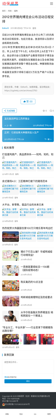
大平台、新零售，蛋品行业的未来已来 (23, 204)
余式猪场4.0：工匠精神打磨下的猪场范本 (24, 181)
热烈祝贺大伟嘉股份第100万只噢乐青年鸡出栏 (27, 228)
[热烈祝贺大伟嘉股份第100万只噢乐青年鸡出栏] (28, 236)
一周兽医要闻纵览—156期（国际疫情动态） (35, 268)
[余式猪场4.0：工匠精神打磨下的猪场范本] (28, 189)
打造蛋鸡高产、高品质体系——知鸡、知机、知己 (27, 156)
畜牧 (34, 28)
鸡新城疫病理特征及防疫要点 (36, 297)
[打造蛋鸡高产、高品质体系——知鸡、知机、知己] (28, 166)
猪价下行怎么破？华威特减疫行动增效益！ (36, 253)
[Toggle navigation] (52, 3)
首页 (4, 11)
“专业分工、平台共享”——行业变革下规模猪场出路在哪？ (27, 329)
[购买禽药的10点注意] (10, 285)
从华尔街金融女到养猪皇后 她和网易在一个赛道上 (37, 314)
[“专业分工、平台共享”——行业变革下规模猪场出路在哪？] (28, 339)
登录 (6, 377)
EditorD (5, 28)
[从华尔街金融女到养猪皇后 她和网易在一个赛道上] (10, 316)
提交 (28, 381)
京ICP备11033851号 (10, 401)
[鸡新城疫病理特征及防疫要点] (10, 301)
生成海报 (10, 110)
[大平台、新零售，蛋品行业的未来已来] (28, 213)
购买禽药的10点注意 (32, 282)
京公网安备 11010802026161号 (17, 404)
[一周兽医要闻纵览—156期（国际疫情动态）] (10, 270)
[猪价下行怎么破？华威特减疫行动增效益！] (10, 255)
